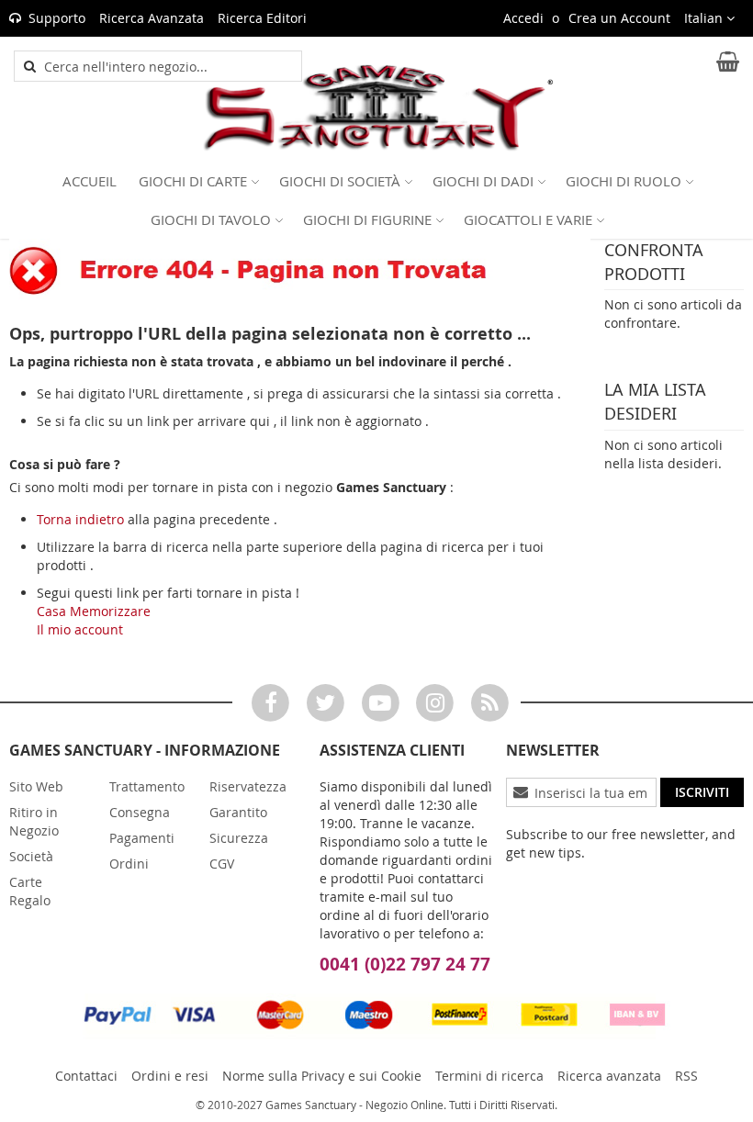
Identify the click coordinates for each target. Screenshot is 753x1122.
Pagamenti (141, 838)
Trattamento (147, 786)
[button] (709, 18)
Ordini (129, 863)
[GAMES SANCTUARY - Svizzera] (376, 108)
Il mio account (80, 629)
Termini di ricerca (489, 1075)
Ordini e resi (169, 1075)
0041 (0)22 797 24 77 (405, 964)
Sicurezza (238, 838)
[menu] (376, 200)
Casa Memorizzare (94, 611)
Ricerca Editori (262, 18)
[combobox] (168, 66)
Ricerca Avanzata (151, 18)
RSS (686, 1075)
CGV (221, 863)
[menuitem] (89, 181)
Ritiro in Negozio (34, 821)
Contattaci (86, 1075)
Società (31, 856)
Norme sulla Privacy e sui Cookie (321, 1075)
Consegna (139, 812)
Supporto (56, 18)
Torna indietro (80, 519)
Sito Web (36, 786)
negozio (308, 487)
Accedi (523, 18)
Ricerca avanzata (609, 1075)
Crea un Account (619, 18)
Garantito (238, 812)
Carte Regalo (30, 891)
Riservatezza (248, 786)
